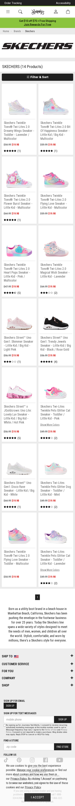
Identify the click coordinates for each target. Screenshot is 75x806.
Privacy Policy (18, 778)
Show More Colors (50, 424)
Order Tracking (13, 3)
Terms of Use (51, 730)
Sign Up (10, 705)
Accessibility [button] (63, 3)
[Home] (38, 11)
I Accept (37, 797)
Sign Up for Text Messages (20, 713)
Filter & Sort (39, 77)
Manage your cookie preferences (35, 770)
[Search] (20, 12)
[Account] (55, 11)
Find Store (63, 746)
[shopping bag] (68, 12)
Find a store (11, 740)
